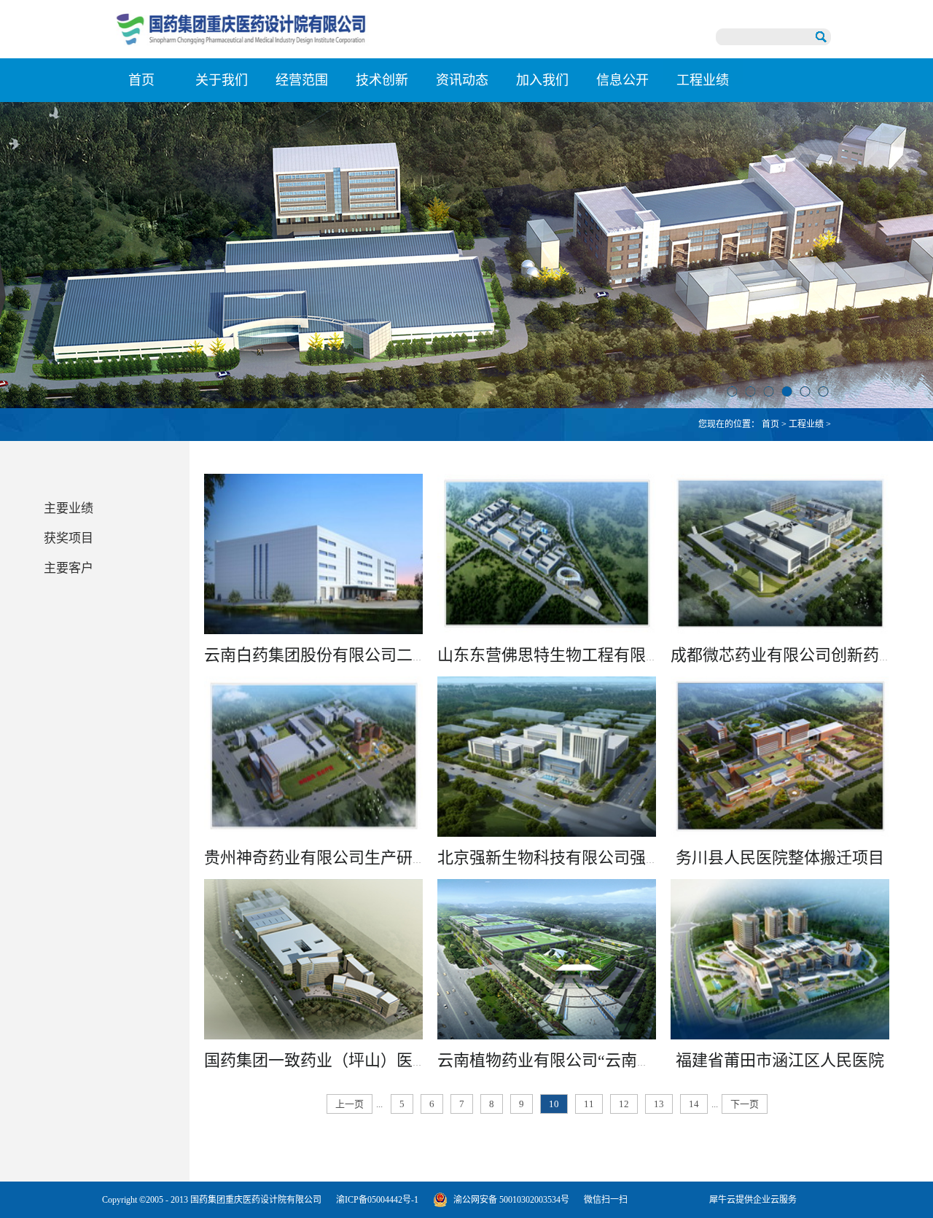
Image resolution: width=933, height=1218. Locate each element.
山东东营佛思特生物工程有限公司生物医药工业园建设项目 (645, 655)
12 (624, 1103)
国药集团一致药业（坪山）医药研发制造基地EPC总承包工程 (419, 1060)
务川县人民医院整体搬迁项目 (780, 857)
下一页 (744, 1103)
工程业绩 (806, 424)
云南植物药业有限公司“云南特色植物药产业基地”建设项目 (645, 1060)
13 (659, 1103)
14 (694, 1103)
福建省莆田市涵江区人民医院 (780, 1060)
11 (589, 1103)
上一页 (349, 1103)
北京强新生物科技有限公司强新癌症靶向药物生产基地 (629, 857)
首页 (141, 80)
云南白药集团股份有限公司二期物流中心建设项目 (380, 655)
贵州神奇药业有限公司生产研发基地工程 (348, 857)
